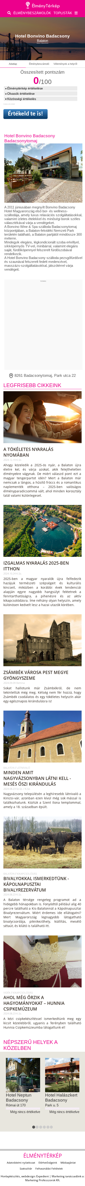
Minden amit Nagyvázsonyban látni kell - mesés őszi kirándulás (37, 778)
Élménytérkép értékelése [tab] (25, 88)
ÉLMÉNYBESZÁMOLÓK (32, 13)
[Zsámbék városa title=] (43, 667)
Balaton (9, 767)
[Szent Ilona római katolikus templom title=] (43, 764)
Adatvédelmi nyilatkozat (21, 1162)
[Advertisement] (42, 325)
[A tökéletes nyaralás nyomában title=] (43, 444)
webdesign (28, 1176)
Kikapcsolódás (27, 873)
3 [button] (41, 1128)
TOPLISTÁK (62, 13)
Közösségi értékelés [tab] (21, 99)
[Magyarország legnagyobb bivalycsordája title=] (43, 870)
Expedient (42, 1176)
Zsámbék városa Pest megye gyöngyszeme (35, 675)
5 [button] (48, 1128)
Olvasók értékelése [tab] (21, 93)
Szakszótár (26, 1168)
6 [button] (52, 1128)
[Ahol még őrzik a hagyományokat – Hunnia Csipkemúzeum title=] (43, 989)
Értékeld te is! (25, 114)
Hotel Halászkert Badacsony (61, 1097)
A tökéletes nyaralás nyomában (28, 452)
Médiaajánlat (68, 1162)
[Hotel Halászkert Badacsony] (62, 1075)
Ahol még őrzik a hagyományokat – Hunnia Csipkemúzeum (34, 1003)
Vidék (7, 992)
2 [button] (37, 1128)
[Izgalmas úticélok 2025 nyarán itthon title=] (43, 558)
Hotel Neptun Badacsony (19, 1097)
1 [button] (34, 1128)
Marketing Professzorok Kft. (42, 1180)
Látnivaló (23, 767)
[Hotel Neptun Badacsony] (23, 1075)
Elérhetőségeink (48, 1162)
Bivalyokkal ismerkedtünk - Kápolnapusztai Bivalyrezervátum (36, 884)
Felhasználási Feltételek (49, 1168)
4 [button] (45, 1128)
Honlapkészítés (10, 1176)
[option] (23, 1086)
